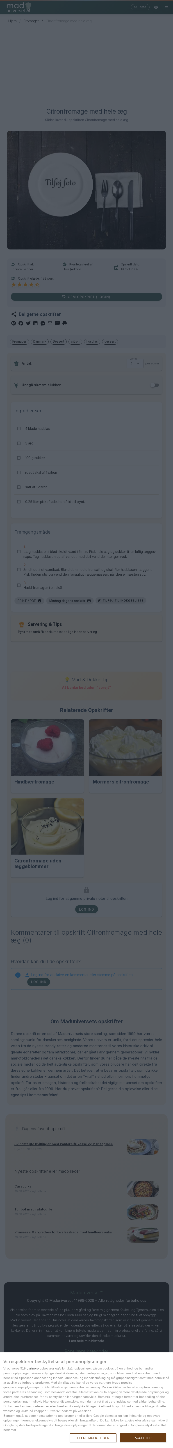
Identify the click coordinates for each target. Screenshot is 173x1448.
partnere (33, 1368)
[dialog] (86, 1400)
